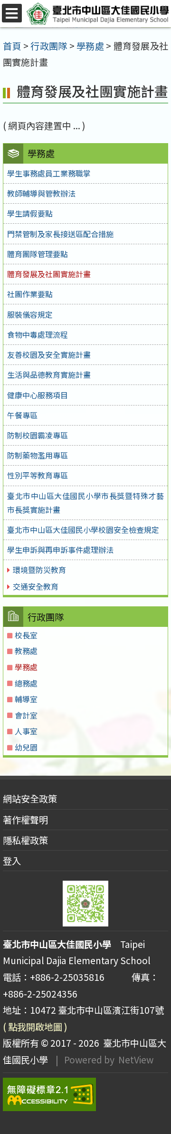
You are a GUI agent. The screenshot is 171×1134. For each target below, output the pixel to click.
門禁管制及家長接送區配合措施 (60, 233)
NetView (135, 1059)
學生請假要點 (30, 213)
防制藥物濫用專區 (37, 455)
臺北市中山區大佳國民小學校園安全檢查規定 (83, 529)
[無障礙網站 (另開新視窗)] (85, 1094)
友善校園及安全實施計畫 (49, 354)
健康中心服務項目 (37, 395)
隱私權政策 (25, 840)
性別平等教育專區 (37, 475)
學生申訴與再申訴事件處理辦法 (60, 549)
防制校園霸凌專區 (37, 435)
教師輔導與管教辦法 (41, 193)
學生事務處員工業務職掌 (49, 173)
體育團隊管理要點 (37, 254)
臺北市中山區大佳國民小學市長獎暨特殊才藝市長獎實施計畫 (85, 502)
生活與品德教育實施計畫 (49, 374)
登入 (12, 860)
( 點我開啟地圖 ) (35, 1026)
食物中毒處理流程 (37, 334)
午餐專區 (22, 415)
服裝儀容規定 (30, 314)
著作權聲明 (25, 819)
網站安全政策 (30, 798)
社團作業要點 (30, 294)
